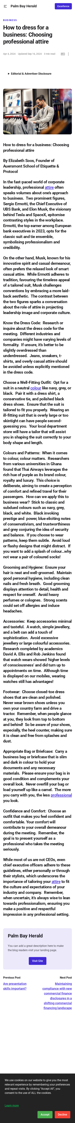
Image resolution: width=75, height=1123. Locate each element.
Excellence (63, 6)
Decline (62, 1114)
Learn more (12, 1105)
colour (35, 388)
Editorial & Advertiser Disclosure (31, 73)
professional (61, 795)
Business (10, 20)
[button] (5, 6)
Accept (45, 1114)
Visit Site (37, 961)
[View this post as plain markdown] (62, 54)
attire (49, 187)
